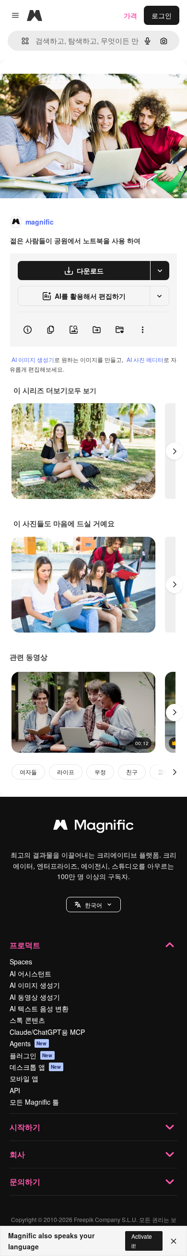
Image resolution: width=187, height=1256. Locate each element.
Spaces (21, 961)
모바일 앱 (24, 1078)
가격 (130, 15)
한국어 (93, 905)
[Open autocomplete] (21, 41)
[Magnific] (93, 827)
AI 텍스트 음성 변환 (39, 1008)
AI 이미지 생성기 (33, 359)
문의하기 (25, 1181)
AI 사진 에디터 (145, 359)
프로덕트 (25, 944)
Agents (28, 1043)
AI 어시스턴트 (30, 973)
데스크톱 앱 (35, 1067)
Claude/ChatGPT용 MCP (47, 1032)
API (15, 1090)
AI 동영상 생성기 (35, 997)
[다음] (174, 451)
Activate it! (141, 1240)
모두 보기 (82, 390)
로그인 (162, 15)
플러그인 (31, 1055)
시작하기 (25, 1126)
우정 (100, 772)
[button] (93, 904)
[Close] (173, 1241)
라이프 (65, 772)
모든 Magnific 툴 (34, 1102)
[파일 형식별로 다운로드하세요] (159, 270)
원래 (55, 82)
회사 (17, 1154)
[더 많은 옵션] (142, 329)
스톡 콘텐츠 (27, 1020)
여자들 (28, 772)
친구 (132, 772)
